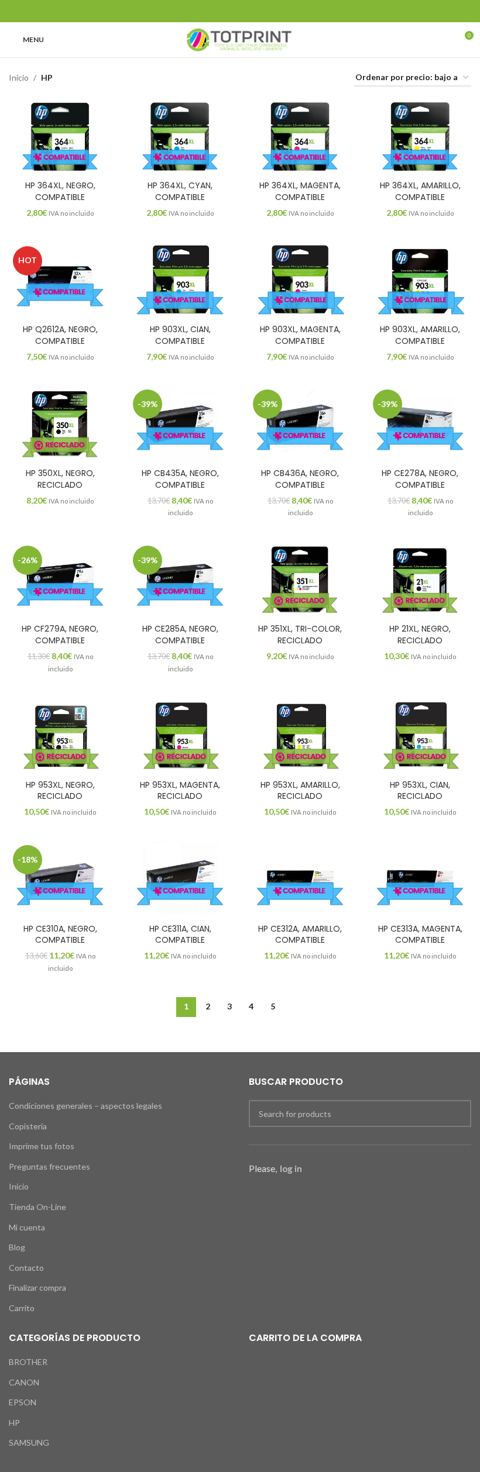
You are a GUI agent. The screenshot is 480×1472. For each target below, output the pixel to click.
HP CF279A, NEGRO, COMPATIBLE (60, 634)
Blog (17, 1247)
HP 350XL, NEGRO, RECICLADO (60, 479)
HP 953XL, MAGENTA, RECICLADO (180, 790)
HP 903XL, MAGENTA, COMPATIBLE (300, 335)
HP (14, 1423)
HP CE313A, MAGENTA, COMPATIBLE (420, 934)
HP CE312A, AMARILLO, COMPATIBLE (300, 934)
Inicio (19, 77)
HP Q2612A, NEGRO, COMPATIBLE (60, 335)
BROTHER (28, 1362)
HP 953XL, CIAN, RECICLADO (420, 790)
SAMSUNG (29, 1442)
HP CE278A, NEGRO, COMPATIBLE (420, 479)
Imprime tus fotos (41, 1146)
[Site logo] (240, 39)
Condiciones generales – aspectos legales (85, 1106)
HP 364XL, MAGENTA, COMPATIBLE (300, 191)
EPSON (22, 1402)
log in (291, 1168)
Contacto (26, 1268)
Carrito (22, 1308)
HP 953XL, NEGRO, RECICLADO (60, 790)
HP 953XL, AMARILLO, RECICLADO (300, 790)
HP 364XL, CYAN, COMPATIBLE (180, 191)
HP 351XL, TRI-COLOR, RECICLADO (300, 634)
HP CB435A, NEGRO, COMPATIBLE (180, 479)
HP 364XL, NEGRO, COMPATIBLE (60, 191)
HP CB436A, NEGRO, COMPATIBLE (300, 479)
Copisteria (28, 1126)
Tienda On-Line (37, 1207)
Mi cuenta (27, 1227)
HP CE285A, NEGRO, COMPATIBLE (180, 634)
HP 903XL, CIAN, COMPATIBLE (180, 335)
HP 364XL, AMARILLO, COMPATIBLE (420, 191)
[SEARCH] (457, 1113)
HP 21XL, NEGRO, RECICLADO (420, 634)
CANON (24, 1382)
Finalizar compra (37, 1287)
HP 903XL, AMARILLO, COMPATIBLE (420, 335)
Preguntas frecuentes (49, 1166)
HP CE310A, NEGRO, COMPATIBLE (60, 934)
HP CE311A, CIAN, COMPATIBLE (180, 934)
